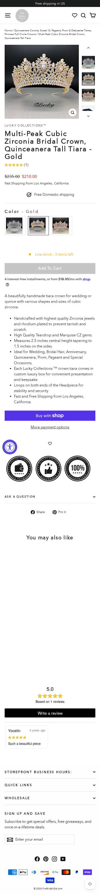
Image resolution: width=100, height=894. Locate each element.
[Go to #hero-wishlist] (74, 15)
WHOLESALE (17, 798)
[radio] (15, 225)
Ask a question (20, 496)
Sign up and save (25, 813)
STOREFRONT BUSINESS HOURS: (38, 772)
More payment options (50, 427)
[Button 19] (88, 115)
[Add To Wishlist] (50, 443)
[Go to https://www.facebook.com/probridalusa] (37, 859)
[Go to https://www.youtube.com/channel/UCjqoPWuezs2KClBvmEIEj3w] (63, 859)
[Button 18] (88, 49)
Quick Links (18, 785)
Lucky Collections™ (26, 125)
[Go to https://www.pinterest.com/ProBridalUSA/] (45, 859)
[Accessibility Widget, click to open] (9, 447)
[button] (88, 62)
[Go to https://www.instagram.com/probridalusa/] (54, 859)
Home (8, 30)
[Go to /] (22, 15)
